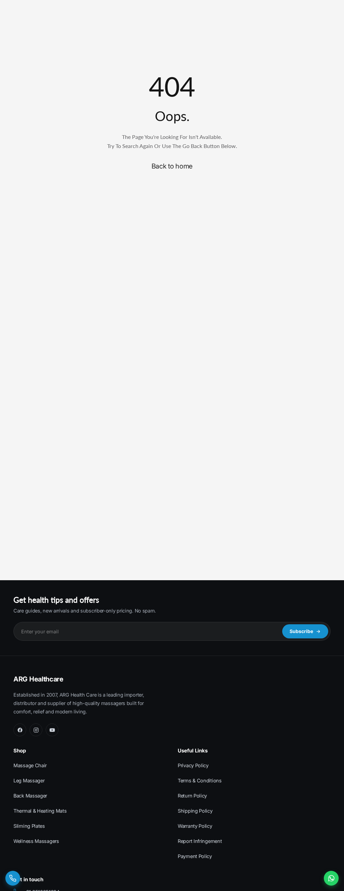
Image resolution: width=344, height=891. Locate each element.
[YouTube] (52, 729)
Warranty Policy (195, 826)
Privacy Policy (193, 765)
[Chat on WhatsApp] (331, 878)
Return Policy (192, 796)
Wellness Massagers (36, 841)
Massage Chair (30, 765)
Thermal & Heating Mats (40, 811)
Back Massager (30, 796)
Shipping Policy (195, 811)
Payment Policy (195, 856)
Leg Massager (28, 780)
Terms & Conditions (200, 780)
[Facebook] (19, 729)
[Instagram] (36, 729)
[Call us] (12, 878)
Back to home (172, 166)
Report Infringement (200, 841)
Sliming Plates (29, 826)
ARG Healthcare (38, 679)
